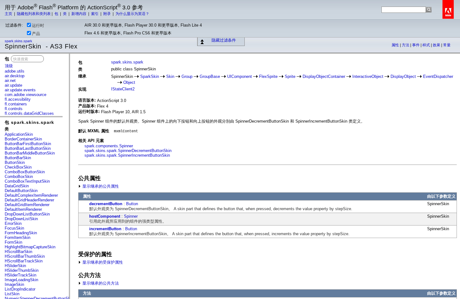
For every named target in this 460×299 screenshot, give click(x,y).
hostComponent (104, 216)
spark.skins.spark (19, 41)
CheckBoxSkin (18, 167)
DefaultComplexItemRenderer (31, 195)
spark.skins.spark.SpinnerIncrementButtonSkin (127, 155)
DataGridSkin (17, 186)
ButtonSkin (15, 162)
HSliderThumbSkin (21, 270)
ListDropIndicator (20, 289)
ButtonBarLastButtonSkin (28, 148)
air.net (10, 80)
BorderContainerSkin (23, 139)
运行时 (38, 25)
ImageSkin (14, 284)
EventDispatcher (438, 76)
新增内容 (79, 14)
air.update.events (20, 90)
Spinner (131, 216)
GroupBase (210, 76)
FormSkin (13, 242)
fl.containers (16, 104)
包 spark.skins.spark (29, 122)
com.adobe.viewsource (25, 94)
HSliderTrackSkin (20, 275)
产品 (36, 33)
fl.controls (14, 108)
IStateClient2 (123, 89)
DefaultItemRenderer (23, 209)
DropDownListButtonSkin (27, 214)
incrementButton (105, 228)
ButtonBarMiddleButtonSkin (30, 153)
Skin (170, 76)
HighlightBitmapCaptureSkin (30, 247)
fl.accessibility (18, 99)
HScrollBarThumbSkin (25, 256)
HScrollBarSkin (18, 251)
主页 (9, 14)
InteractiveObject (367, 76)
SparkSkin (149, 76)
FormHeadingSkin (21, 233)
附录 (107, 14)
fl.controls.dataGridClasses (29, 113)
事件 (416, 45)
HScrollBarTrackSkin (24, 261)
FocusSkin (14, 228)
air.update (13, 85)
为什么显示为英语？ (132, 14)
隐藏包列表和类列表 (34, 14)
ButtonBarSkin (18, 157)
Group (186, 76)
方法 (406, 45)
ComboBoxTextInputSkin (27, 181)
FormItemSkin (17, 237)
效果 (437, 45)
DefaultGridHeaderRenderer (29, 200)
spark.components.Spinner (108, 146)
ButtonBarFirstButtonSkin (28, 143)
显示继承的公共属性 (100, 186)
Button (132, 203)
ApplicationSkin (19, 134)
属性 (395, 45)
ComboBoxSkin (19, 176)
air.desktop (14, 75)
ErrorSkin (13, 223)
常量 (447, 45)
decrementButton (105, 203)
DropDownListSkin (21, 218)
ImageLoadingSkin (21, 279)
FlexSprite (268, 76)
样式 (426, 45)
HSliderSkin (15, 265)
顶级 (9, 65)
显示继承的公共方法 (100, 283)
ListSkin (12, 293)
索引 (95, 14)
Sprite (290, 76)
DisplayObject (403, 76)
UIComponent (239, 76)
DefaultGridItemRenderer (27, 204)
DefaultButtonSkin (21, 190)
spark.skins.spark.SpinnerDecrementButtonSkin (127, 150)
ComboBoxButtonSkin (25, 172)
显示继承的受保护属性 (102, 262)
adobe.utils (14, 71)
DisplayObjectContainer (324, 76)
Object (129, 82)
